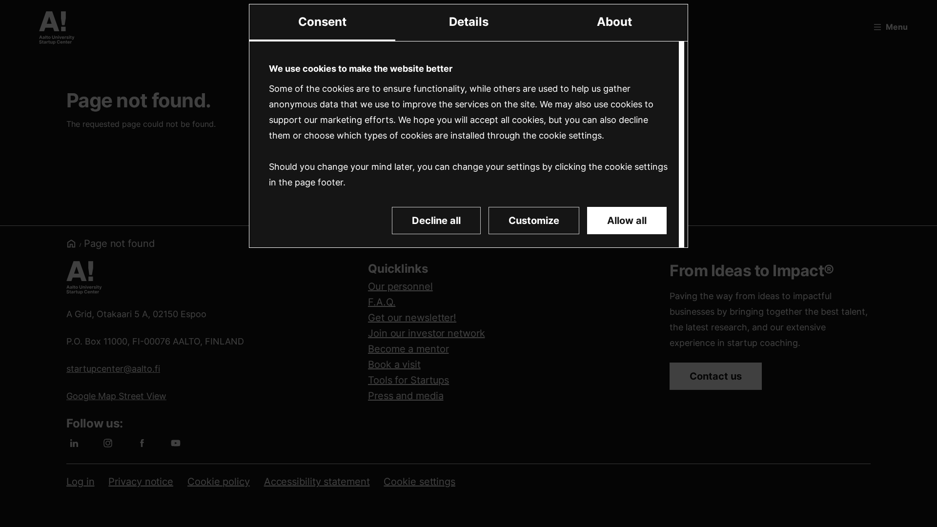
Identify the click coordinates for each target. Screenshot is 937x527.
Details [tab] (469, 22)
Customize (534, 220)
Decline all (436, 220)
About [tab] (614, 22)
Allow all (627, 220)
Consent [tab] (322, 22)
